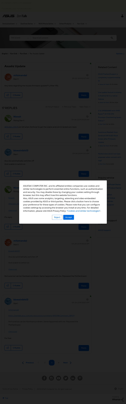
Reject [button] (57, 217)
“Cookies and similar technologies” (83, 210)
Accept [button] (68, 217)
